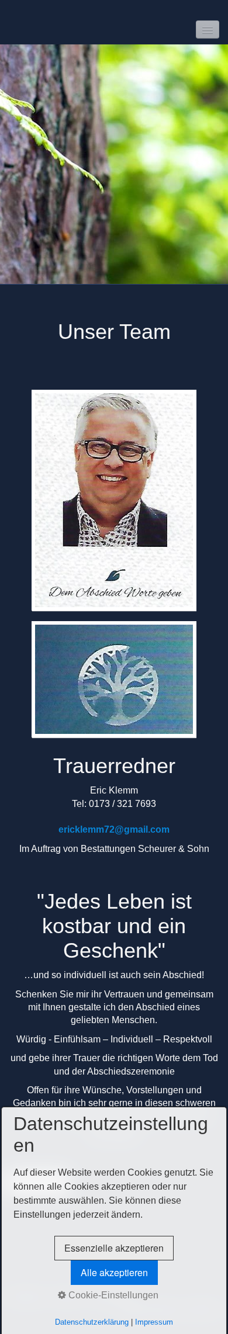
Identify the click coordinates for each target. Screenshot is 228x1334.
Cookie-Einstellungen (112, 1295)
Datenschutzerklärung (92, 1322)
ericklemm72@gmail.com (114, 829)
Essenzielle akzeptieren (114, 1248)
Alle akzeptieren (114, 1272)
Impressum (154, 1322)
